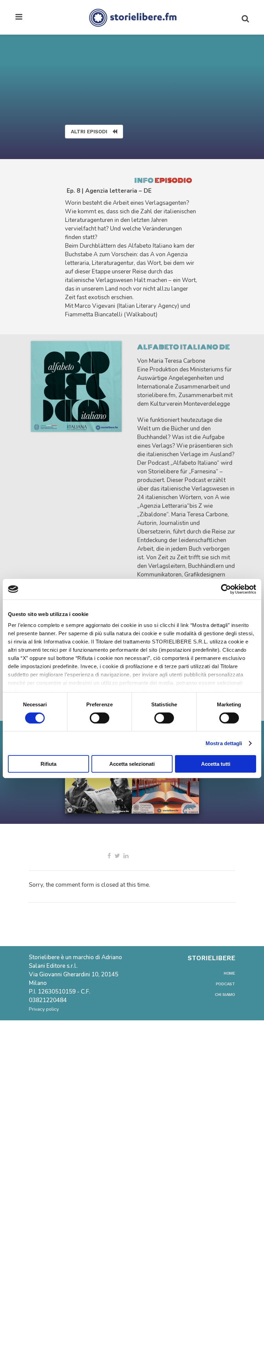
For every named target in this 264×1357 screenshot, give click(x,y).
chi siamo (225, 994)
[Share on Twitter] (117, 855)
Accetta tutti (215, 764)
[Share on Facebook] (109, 855)
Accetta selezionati (132, 764)
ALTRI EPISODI (89, 131)
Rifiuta (48, 764)
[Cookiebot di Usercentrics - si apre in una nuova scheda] (226, 589)
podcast (225, 984)
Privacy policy (44, 1009)
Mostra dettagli (224, 743)
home (229, 973)
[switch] (99, 718)
